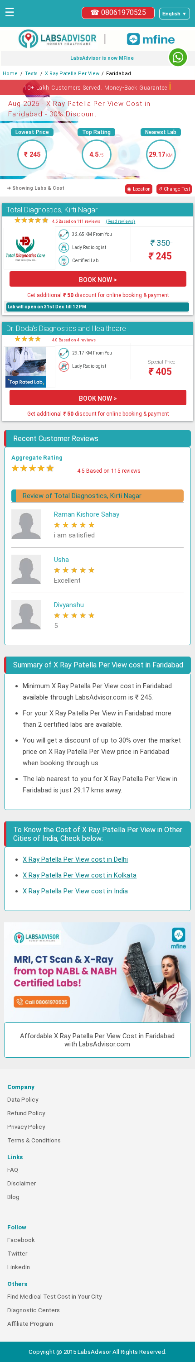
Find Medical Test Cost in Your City (54, 1296)
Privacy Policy (26, 1126)
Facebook (21, 1240)
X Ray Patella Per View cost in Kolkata (79, 875)
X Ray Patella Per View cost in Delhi (75, 859)
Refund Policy (26, 1113)
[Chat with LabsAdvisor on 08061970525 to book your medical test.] (178, 57)
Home (10, 74)
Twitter (17, 1253)
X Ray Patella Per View (72, 74)
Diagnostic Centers (33, 1310)
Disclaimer (21, 1183)
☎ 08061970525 (118, 12)
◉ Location (139, 189)
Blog (13, 1197)
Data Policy (22, 1099)
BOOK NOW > (98, 279)
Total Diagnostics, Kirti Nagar (52, 210)
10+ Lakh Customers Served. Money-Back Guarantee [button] (98, 86)
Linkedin (18, 1267)
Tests (31, 74)
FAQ (12, 1169)
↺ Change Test (174, 189)
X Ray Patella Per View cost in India (75, 891)
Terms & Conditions (34, 1140)
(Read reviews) (120, 221)
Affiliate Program (30, 1323)
